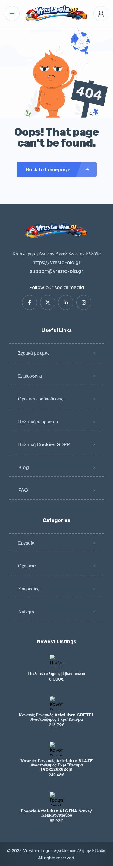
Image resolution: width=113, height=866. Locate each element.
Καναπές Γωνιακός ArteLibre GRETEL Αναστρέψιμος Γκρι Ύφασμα (56, 717)
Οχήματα (27, 566)
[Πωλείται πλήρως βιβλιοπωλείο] (56, 661)
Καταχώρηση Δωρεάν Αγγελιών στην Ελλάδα (56, 254)
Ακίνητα (26, 611)
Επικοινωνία (30, 376)
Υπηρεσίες (28, 589)
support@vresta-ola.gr (56, 271)
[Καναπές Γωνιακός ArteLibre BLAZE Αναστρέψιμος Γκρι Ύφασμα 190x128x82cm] (56, 749)
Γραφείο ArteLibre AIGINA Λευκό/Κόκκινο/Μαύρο (56, 813)
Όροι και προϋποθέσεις (40, 399)
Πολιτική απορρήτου (38, 422)
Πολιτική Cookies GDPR (44, 444)
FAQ (23, 490)
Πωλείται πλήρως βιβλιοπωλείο (56, 673)
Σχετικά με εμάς (33, 353)
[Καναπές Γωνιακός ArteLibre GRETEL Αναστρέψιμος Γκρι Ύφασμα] (56, 703)
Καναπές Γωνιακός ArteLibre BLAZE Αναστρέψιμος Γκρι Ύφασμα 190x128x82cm (56, 765)
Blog (23, 467)
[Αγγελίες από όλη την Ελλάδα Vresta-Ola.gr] (56, 13)
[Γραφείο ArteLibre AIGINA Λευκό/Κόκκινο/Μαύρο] (56, 799)
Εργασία (26, 543)
